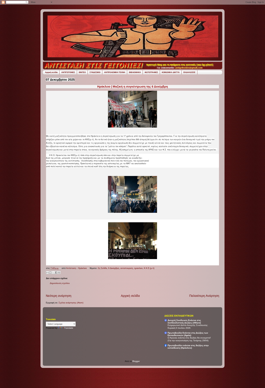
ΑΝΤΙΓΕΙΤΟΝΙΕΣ (68, 72)
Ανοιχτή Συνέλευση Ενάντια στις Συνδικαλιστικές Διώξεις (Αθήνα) (184, 321)
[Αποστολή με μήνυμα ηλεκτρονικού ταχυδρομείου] (47, 272)
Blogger (136, 361)
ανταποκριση (126, 268)
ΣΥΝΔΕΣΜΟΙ (95, 72)
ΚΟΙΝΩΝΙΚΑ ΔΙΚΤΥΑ (171, 72)
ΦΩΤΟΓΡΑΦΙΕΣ (151, 72)
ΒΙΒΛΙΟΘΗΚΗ (135, 72)
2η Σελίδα (102, 268)
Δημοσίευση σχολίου (60, 283)
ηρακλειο (138, 268)
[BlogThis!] (50, 272)
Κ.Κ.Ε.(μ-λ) (149, 268)
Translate (68, 328)
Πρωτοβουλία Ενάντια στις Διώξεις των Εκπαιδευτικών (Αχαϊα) (188, 334)
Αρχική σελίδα (51, 72)
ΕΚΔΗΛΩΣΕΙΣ (189, 72)
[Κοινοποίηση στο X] (53, 272)
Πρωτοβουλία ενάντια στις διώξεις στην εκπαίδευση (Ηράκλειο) (188, 346)
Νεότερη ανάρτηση (58, 295)
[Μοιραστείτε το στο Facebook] (56, 272)
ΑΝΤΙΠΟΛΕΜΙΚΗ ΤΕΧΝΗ (114, 72)
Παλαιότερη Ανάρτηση (204, 295)
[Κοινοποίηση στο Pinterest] (59, 272)
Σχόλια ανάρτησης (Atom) (71, 302)
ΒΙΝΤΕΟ (82, 72)
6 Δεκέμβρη (113, 268)
